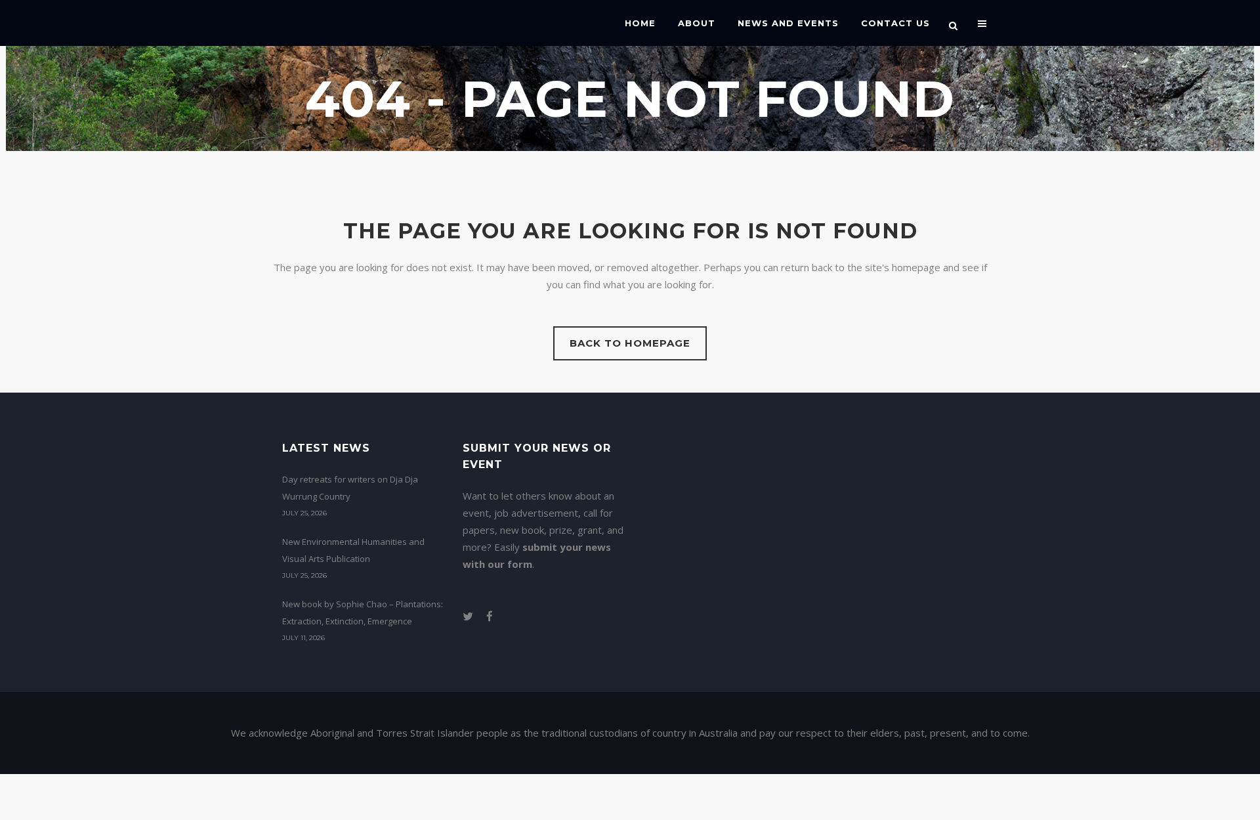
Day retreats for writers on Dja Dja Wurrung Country (350, 487)
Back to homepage (630, 343)
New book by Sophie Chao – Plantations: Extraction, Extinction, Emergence (362, 612)
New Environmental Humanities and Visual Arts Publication (353, 550)
